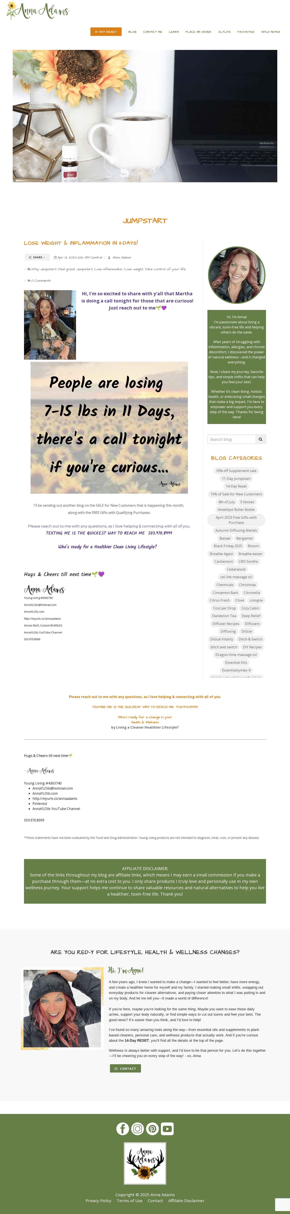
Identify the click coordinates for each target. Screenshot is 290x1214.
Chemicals (225, 584)
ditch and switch (224, 646)
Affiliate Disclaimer (186, 1200)
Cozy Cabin (250, 608)
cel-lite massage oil (236, 576)
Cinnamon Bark (225, 592)
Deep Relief (251, 615)
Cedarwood (236, 569)
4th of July (226, 501)
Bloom (253, 545)
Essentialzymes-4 (236, 670)
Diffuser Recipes (226, 623)
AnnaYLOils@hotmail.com (40, 605)
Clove (239, 600)
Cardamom (224, 561)
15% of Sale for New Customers (236, 494)
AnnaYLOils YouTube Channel (43, 632)
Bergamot (244, 538)
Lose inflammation (108, 269)
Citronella (252, 592)
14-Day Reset (236, 486)
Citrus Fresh (220, 600)
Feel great (66, 269)
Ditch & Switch (250, 639)
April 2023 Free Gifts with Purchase (236, 520)
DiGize (246, 631)
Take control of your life (165, 269)
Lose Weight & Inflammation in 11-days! (81, 243)
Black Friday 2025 (228, 545)
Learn (174, 32)
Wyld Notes (270, 32)
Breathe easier (250, 553)
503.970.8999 (34, 820)
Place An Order (199, 32)
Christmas (247, 584)
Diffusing (228, 631)
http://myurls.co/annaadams (42, 618)
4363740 (55, 783)
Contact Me (152, 32)
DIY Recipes (252, 646)
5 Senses (247, 501)
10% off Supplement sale (236, 470)
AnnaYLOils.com (34, 611)
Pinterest (39, 803)
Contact (127, 1069)
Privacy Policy (98, 1200)
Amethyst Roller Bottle (236, 509)
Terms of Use (129, 1200)
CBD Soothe (248, 561)
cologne (256, 600)
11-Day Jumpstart (43, 269)
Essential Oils (236, 662)
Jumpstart (84, 269)
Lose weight (133, 269)
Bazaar (225, 538)
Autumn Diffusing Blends (236, 530)
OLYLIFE (224, 32)
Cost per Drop (224, 608)
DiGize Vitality (221, 639)
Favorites (246, 32)
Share (37, 257)
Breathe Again (221, 553)
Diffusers (252, 623)
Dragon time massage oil (236, 654)
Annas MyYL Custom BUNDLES (43, 625)
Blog (132, 32)
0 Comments (41, 280)
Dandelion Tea (224, 615)
